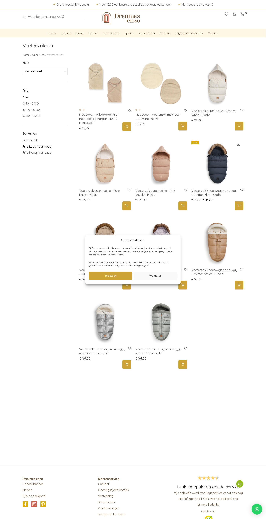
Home (26, 54)
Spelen (129, 33)
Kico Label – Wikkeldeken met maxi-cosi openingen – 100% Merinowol (98, 119)
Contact (103, 484)
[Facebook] (25, 504)
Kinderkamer (111, 33)
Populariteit (30, 140)
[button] (239, 126)
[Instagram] (34, 504)
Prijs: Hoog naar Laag (37, 152)
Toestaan (111, 275)
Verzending (105, 496)
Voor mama (147, 33)
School (93, 33)
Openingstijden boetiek (113, 490)
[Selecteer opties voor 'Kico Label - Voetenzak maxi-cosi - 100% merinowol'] (182, 126)
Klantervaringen (108, 508)
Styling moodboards (189, 33)
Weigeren (155, 275)
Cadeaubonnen (33, 484)
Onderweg (38, 54)
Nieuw (52, 33)
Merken (213, 33)
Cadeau (165, 33)
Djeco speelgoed (34, 496)
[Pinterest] (43, 504)
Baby (79, 33)
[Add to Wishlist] (241, 110)
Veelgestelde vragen (112, 514)
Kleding (66, 33)
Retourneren (106, 502)
